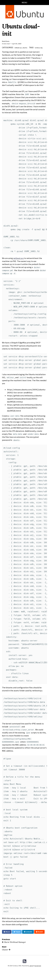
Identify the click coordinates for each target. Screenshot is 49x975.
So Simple (38, 966)
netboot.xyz (18, 258)
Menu (24, 2)
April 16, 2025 (16, 44)
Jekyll (31, 966)
